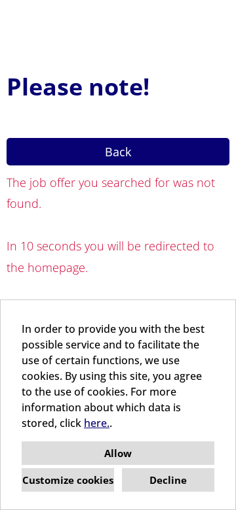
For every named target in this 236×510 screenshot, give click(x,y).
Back (118, 152)
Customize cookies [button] (67, 479)
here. (96, 423)
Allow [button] (118, 453)
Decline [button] (168, 479)
